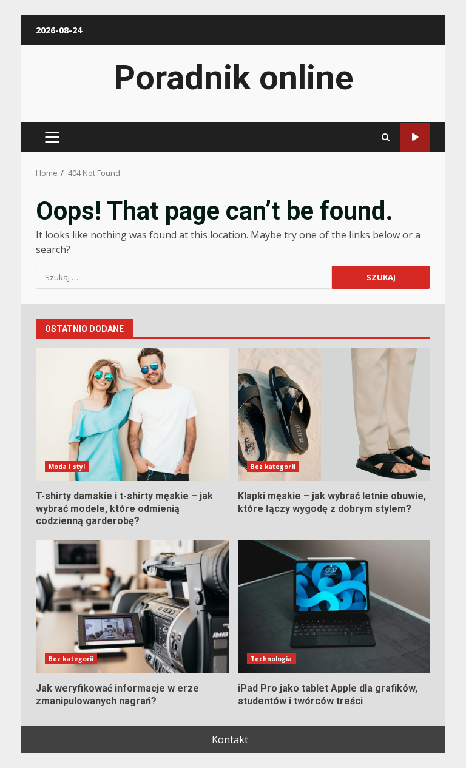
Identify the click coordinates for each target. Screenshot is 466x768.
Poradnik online (233, 78)
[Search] (386, 137)
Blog (415, 137)
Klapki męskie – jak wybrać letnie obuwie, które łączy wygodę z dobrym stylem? (334, 414)
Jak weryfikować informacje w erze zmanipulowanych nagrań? (132, 606)
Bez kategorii (273, 466)
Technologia (271, 659)
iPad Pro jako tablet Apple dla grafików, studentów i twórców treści (334, 606)
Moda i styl (67, 466)
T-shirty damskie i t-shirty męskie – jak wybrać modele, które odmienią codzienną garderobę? (132, 414)
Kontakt (230, 739)
